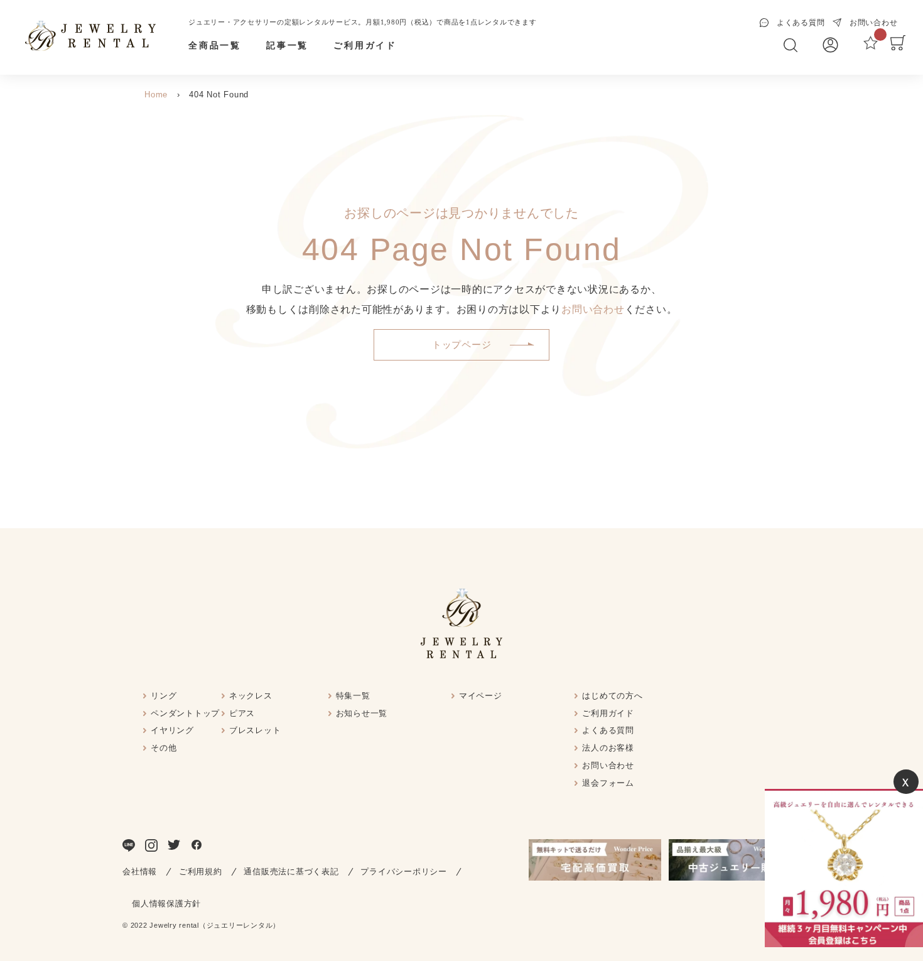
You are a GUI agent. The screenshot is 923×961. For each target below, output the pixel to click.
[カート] (897, 47)
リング (163, 695)
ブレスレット (255, 730)
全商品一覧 (214, 45)
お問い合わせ (593, 309)
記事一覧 (287, 45)
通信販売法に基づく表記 (291, 871)
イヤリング (172, 730)
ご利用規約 (200, 871)
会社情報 (139, 871)
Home (156, 94)
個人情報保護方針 (166, 903)
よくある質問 (608, 730)
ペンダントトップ (185, 713)
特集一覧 (353, 695)
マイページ (480, 695)
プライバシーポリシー (403, 871)
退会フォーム (608, 783)
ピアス (242, 713)
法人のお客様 (608, 747)
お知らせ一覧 (362, 713)
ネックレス (251, 695)
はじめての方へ (612, 695)
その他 (163, 747)
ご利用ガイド (365, 45)
